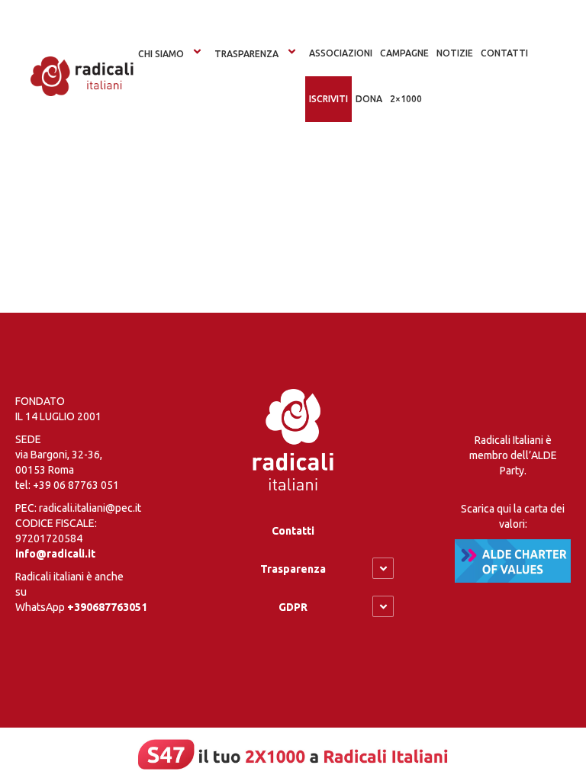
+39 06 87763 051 (76, 485)
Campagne (404, 53)
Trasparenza (246, 54)
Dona (369, 99)
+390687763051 (107, 607)
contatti (504, 53)
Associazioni (340, 53)
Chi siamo (161, 54)
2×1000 (406, 99)
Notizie (454, 53)
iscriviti (328, 99)
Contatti (293, 531)
